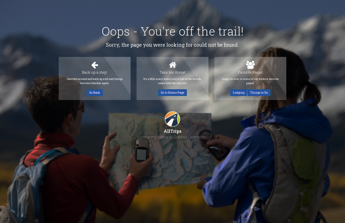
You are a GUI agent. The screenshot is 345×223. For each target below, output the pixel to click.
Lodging (238, 92)
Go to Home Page (172, 92)
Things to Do (259, 92)
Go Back (94, 92)
